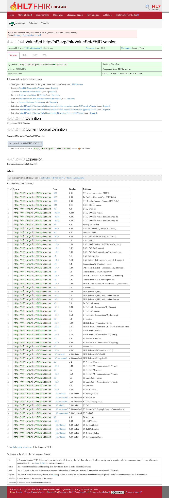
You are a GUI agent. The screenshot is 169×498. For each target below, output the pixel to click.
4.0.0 (57, 323)
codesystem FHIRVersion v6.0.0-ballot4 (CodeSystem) (62, 178)
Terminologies (93, 14)
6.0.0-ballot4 (61, 437)
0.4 (55, 225)
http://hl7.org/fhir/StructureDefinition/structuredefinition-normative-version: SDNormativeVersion (58, 106)
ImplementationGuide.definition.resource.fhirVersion (40, 99)
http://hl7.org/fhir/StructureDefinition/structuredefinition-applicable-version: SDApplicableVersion (58, 109)
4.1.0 (57, 335)
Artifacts (106, 14)
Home (11, 14)
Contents (41, 492)
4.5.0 (57, 374)
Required (54, 88)
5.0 (55, 386)
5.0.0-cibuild (61, 393)
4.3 (55, 346)
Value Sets (33, 23)
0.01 (55, 193)
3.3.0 (57, 307)
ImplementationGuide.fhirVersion (32, 95)
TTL (45, 55)
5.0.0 (57, 390)
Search (18, 492)
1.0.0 (57, 244)
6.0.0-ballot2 (61, 429)
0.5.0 (57, 236)
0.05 (55, 197)
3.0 (55, 287)
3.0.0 (57, 291)
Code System (40, 463)
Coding (55, 475)
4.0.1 (57, 327)
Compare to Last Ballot (99, 492)
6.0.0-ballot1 (61, 425)
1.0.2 (57, 252)
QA (56, 492)
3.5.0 (57, 315)
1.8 (55, 280)
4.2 (55, 339)
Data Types (58, 14)
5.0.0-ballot (60, 405)
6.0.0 (57, 421)
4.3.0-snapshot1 (61, 358)
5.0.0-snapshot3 (62, 409)
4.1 (55, 331)
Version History (30, 492)
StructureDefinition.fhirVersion (31, 102)
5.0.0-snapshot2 (62, 401)
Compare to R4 (65, 492)
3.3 (55, 303)
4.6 (55, 378)
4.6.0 (57, 382)
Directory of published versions (26, 35)
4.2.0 (57, 342)
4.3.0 (57, 350)
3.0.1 (57, 295)
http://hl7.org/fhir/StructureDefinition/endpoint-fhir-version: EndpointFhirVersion (51, 113)
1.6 (55, 272)
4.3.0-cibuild (60, 354)
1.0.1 (57, 248)
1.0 (55, 240)
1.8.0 (57, 284)
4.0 (55, 319)
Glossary (50, 492)
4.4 (55, 362)
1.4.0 (57, 268)
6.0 (55, 417)
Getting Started (25, 14)
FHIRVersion (77, 84)
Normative (90, 48)
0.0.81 (57, 217)
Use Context (126, 48)
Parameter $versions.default (30, 91)
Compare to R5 (80, 492)
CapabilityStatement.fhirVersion (31, 88)
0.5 (55, 232)
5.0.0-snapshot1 (62, 397)
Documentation (42, 14)
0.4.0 (57, 228)
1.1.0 (57, 260)
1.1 (55, 256)
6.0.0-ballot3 (61, 433)
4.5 (55, 370)
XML (24, 55)
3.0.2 (57, 299)
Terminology (20, 23)
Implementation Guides (126, 14)
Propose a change (133, 492)
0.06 (55, 201)
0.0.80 (57, 213)
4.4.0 (57, 366)
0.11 (55, 205)
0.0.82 (57, 221)
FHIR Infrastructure (32, 48)
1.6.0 (57, 276)
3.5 (55, 311)
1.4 (55, 264)
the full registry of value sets (21, 447)
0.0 (55, 209)
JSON (35, 55)
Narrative (13, 55)
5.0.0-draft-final (62, 413)
